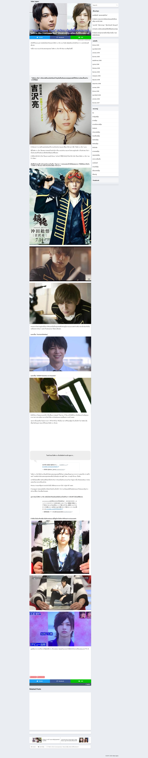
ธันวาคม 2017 (96, 103)
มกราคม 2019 (96, 53)
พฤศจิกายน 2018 (96, 60)
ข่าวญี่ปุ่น (94, 120)
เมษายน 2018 (95, 87)
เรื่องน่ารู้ (94, 174)
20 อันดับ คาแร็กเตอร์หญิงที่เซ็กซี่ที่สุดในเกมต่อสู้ (104, 29)
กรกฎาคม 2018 (96, 76)
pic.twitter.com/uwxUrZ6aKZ (50, 466)
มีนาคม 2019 (95, 45)
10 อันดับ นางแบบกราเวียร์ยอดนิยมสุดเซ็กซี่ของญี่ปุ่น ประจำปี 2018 (104, 20)
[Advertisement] (60, 62)
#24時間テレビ (63, 464)
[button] (117, 5)
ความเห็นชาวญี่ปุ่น (97, 124)
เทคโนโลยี (95, 163)
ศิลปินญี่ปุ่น (95, 144)
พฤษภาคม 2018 (96, 83)
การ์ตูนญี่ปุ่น (95, 117)
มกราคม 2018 (96, 99)
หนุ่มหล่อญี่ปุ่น (41, 677)
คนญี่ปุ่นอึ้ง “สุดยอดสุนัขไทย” (100, 15)
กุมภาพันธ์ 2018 (96, 95)
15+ (93, 113)
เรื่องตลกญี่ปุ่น (96, 170)
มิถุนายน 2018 (96, 80)
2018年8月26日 (67, 511)
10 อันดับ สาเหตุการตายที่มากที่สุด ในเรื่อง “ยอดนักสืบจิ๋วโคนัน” (104, 34)
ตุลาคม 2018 (95, 64)
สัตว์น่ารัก (94, 147)
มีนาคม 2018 (95, 91)
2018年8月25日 (60, 469)
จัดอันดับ (94, 128)
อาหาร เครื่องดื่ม (96, 159)
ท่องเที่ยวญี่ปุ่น (96, 136)
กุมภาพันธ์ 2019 (96, 49)
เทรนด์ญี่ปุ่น (95, 167)
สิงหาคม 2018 (96, 72)
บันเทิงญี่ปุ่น (34, 677)
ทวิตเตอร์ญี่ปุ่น (96, 132)
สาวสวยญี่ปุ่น (95, 151)
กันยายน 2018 (96, 68)
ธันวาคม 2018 (96, 56)
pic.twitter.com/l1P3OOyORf (54, 509)
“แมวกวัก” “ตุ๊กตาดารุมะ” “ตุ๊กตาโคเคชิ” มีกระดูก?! (105, 25)
